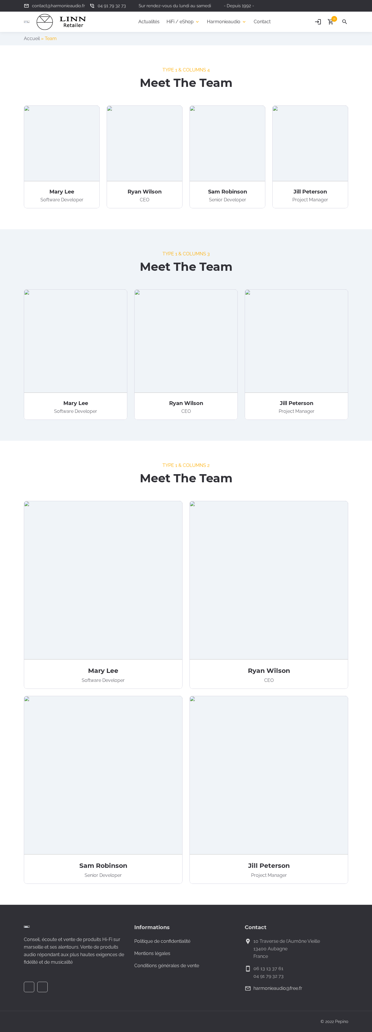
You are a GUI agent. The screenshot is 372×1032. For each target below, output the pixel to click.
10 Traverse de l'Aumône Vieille (286, 941)
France (260, 956)
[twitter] (344, 5)
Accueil (32, 38)
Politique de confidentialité (162, 941)
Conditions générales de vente (166, 965)
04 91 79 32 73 (268, 976)
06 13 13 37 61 (268, 968)
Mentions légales (152, 953)
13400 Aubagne (270, 949)
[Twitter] (42, 987)
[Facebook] (29, 987)
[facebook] (334, 5)
